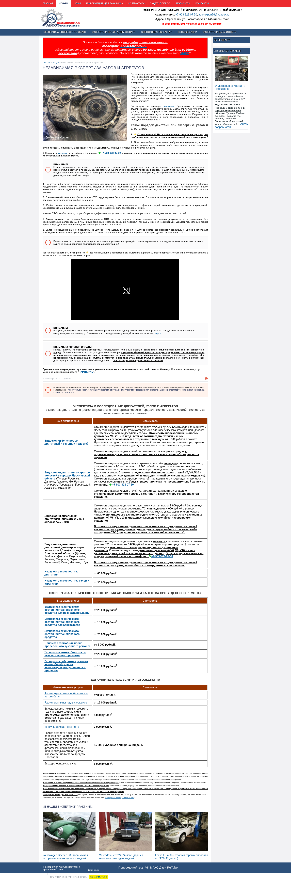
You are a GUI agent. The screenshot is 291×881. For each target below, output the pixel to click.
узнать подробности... (231, 126)
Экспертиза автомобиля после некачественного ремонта (65, 654)
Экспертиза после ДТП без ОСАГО (119, 798)
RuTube (172, 867)
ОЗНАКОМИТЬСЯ (98, 877)
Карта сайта (93, 870)
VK (147, 867)
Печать (206, 378)
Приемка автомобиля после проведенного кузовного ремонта (67, 645)
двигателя (168, 106)
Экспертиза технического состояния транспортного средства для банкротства (62, 621)
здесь (158, 333)
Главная (47, 62)
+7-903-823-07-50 (186, 14)
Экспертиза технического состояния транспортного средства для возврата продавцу (66, 609)
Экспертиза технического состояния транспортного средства (62, 634)
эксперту (62, 153)
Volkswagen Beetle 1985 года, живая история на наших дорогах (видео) (65, 857)
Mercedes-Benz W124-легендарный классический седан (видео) (121, 857)
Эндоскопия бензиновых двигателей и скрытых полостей (66, 442)
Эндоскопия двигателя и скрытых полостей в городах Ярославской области (67, 475)
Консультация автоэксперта (61, 726)
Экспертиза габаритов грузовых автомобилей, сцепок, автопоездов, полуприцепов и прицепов (66, 666)
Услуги (56, 62)
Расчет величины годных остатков (65, 702)
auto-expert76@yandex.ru (213, 14)
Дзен (162, 867)
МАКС (184, 53)
